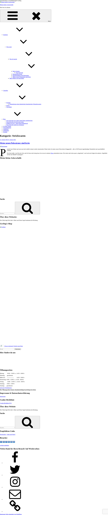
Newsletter (9, 107)
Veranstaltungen (7, 127)
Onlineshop (6, 130)
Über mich (9, 47)
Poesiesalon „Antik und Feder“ (7, 434)
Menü (49, 21)
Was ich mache (13, 59)
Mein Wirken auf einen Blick (16, 78)
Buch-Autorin (16, 71)
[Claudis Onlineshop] (15, 511)
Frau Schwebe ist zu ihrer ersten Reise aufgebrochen (19, 120)
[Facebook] (15, 463)
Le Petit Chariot (7, 126)
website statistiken (4, 445)
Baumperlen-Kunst (17, 74)
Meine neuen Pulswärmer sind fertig (22, 77)
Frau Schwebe (19, 72)
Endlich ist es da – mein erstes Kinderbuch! (17, 123)
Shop (52, 153)
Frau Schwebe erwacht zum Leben (15, 122)
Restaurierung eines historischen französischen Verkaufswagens (25, 104)
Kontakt (5, 132)
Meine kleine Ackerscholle (6, 4)
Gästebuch (5, 129)
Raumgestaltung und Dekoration (21, 75)
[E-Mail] (15, 499)
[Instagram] (15, 487)
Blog (4, 119)
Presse (7, 105)
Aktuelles (5, 90)
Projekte (8, 102)
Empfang (5, 34)
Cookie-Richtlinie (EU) (6, 403)
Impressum (2, 396)
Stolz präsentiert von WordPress (14, 514)
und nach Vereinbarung (6, 387)
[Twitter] (15, 475)
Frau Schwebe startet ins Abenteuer (15, 125)
